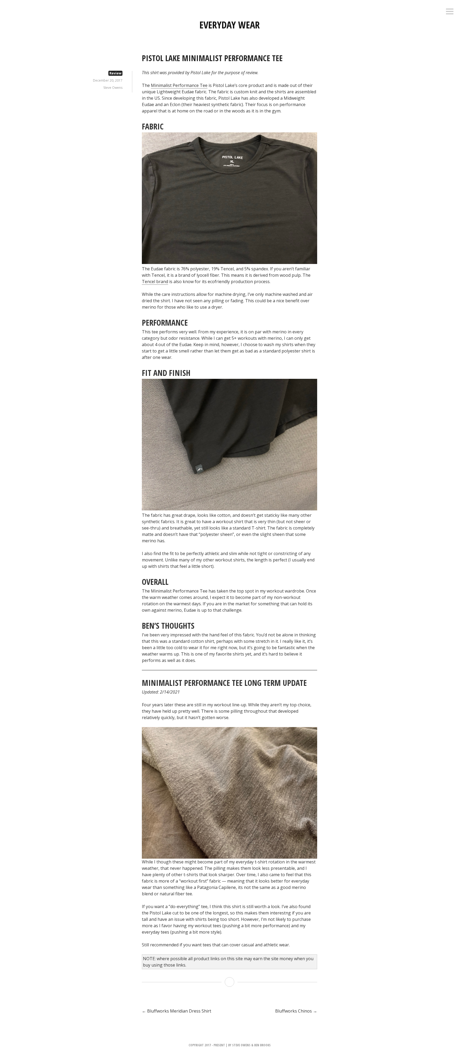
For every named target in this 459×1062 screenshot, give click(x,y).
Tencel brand (155, 281)
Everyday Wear (229, 24)
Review (115, 73)
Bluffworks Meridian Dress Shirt (176, 1011)
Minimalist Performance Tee (179, 85)
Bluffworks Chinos (296, 1011)
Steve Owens (112, 87)
